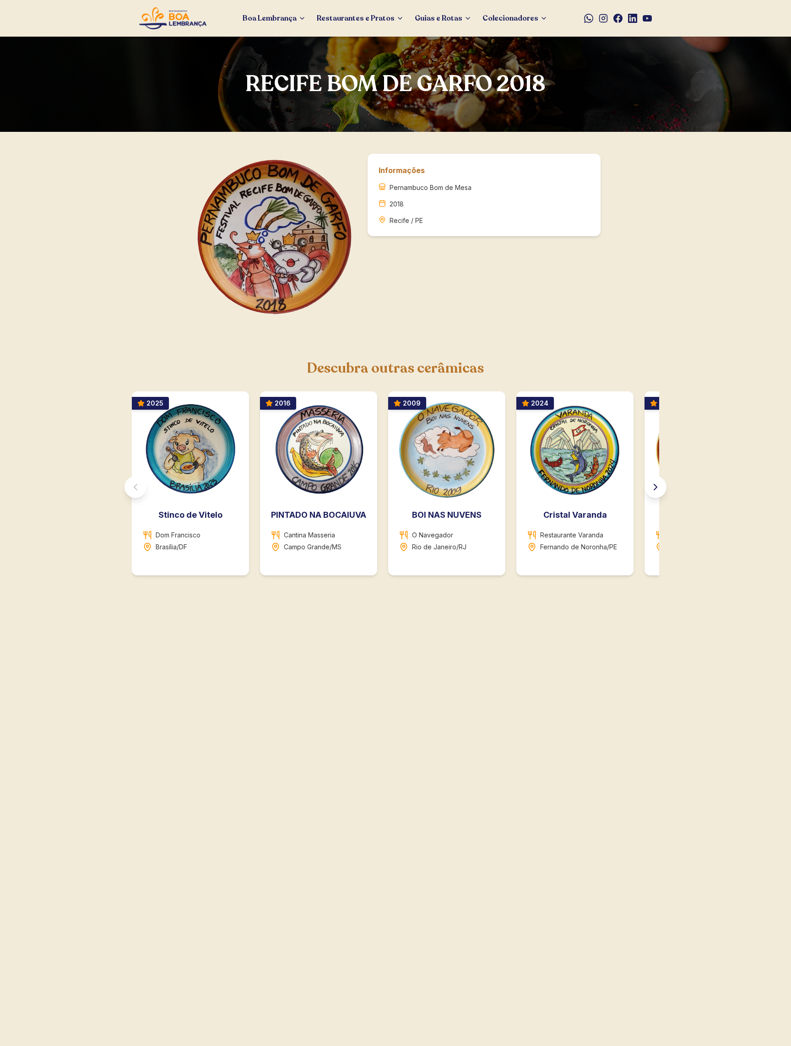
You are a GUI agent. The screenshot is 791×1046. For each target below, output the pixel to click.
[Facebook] (618, 18)
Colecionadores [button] (510, 18)
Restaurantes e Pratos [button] (356, 18)
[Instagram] (603, 18)
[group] (395, 487)
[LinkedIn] (632, 18)
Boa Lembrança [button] (270, 18)
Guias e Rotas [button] (438, 18)
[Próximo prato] (655, 487)
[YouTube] (647, 18)
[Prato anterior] (135, 487)
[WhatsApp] (588, 18)
